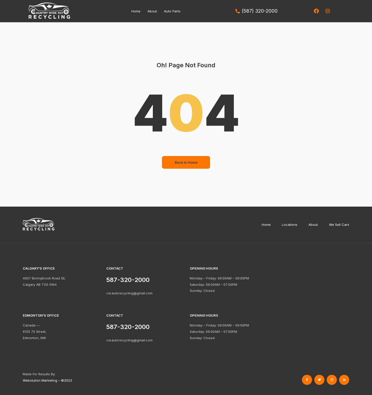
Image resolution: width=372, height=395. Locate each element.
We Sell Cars (339, 225)
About (152, 11)
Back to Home (186, 162)
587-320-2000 (128, 327)
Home (135, 11)
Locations (289, 225)
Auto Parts (172, 11)
